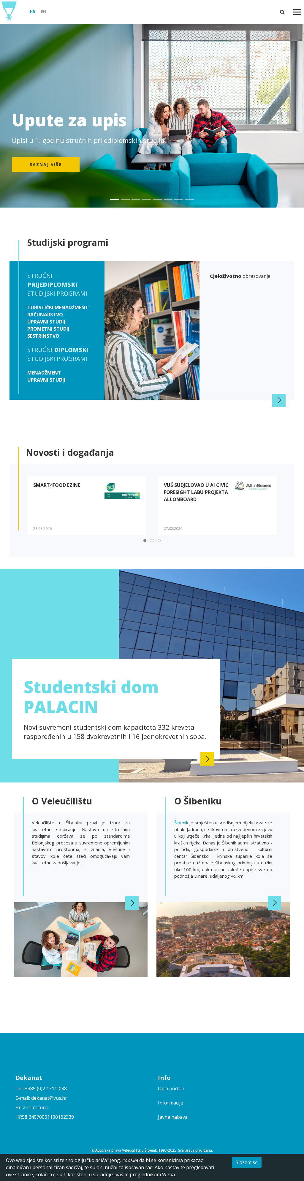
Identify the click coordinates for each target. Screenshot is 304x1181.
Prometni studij (48, 329)
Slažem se (247, 1162)
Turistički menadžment (57, 307)
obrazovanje (240, 276)
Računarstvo (45, 314)
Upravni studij (46, 321)
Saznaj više (46, 164)
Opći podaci (171, 1088)
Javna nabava (173, 1117)
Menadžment (44, 372)
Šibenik (181, 822)
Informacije (170, 1102)
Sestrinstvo (43, 336)
